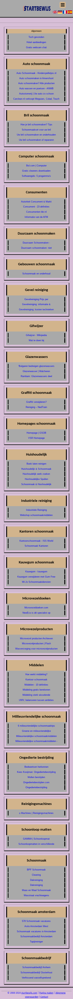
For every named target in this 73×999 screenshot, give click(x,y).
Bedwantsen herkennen (36, 766)
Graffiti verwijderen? (36, 402)
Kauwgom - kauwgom (36, 571)
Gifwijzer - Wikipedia (36, 335)
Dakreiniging (36, 880)
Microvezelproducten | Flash (36, 643)
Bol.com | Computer (36, 165)
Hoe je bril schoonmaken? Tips (36, 124)
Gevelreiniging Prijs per (36, 299)
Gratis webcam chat (36, 47)
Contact (44, 997)
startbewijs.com (29, 993)
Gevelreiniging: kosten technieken (36, 309)
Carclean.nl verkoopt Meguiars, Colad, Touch (36, 98)
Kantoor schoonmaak (36, 679)
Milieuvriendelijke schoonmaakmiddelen (36, 736)
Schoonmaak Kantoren (36, 545)
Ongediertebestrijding (36, 787)
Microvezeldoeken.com (36, 607)
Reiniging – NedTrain (36, 407)
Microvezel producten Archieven (36, 638)
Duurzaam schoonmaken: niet (36, 248)
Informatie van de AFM (36, 217)
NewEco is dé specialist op (36, 612)
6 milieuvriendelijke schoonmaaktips (36, 725)
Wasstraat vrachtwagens (36, 895)
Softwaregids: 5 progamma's (36, 176)
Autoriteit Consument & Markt (36, 201)
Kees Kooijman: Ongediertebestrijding (36, 772)
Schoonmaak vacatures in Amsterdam (36, 931)
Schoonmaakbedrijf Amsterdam (36, 936)
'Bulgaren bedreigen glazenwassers (36, 366)
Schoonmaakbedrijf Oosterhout (36, 972)
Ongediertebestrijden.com (36, 782)
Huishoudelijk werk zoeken (36, 474)
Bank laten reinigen (36, 463)
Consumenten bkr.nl (36, 211)
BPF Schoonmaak (36, 869)
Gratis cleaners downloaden (36, 170)
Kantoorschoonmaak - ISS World (36, 540)
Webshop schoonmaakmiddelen (36, 515)
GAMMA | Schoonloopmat (36, 838)
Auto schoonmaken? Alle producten (36, 83)
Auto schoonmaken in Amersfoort (36, 78)
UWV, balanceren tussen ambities (36, 700)
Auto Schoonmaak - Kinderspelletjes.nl (36, 73)
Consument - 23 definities (36, 206)
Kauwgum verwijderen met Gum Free (36, 576)
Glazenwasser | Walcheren (36, 371)
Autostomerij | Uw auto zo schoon (36, 93)
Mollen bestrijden (36, 777)
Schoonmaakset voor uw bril (36, 129)
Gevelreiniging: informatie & (36, 304)
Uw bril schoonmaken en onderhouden (36, 134)
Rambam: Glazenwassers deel (36, 376)
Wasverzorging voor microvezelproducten (36, 648)
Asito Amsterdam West (36, 926)
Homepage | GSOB (36, 432)
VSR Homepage (36, 438)
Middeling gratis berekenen (36, 689)
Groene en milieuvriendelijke (36, 731)
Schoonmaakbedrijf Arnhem (36, 967)
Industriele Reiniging (36, 510)
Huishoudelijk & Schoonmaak (36, 469)
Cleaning (36, 875)
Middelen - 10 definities (36, 684)
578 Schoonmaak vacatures (36, 921)
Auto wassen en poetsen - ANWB (36, 88)
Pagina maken (46, 993)
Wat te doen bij (36, 340)
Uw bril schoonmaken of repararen (36, 140)
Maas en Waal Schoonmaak (36, 890)
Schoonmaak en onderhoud (36, 273)
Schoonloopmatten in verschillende (36, 844)
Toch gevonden (36, 37)
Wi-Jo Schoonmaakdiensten (36, 582)
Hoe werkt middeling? (36, 674)
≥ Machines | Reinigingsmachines (36, 813)
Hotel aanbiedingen (36, 42)
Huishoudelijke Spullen (36, 479)
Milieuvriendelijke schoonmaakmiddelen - (36, 741)
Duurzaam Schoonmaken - (36, 242)
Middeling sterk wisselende (36, 695)
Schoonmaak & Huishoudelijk (36, 484)
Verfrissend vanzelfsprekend (36, 977)
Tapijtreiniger (36, 941)
